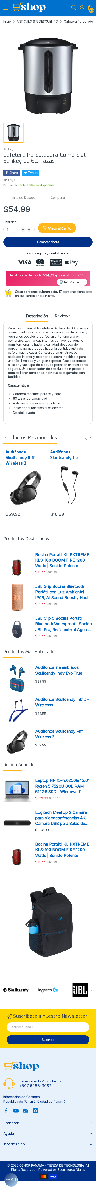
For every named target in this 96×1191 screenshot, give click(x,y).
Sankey (8, 149)
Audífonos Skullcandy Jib (64, 454)
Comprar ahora (48, 242)
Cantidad (10, 222)
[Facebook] (6, 1111)
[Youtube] (16, 1111)
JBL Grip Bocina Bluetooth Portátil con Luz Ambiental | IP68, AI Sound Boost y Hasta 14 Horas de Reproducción (63, 592)
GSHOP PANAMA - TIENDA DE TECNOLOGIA (51, 1165)
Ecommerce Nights (71, 1169)
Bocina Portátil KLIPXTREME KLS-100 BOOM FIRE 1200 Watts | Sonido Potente (62, 560)
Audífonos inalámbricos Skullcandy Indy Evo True (58, 670)
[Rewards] (11, 1180)
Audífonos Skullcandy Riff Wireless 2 (20, 457)
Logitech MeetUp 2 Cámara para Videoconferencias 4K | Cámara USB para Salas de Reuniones (61, 818)
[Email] (25, 1111)
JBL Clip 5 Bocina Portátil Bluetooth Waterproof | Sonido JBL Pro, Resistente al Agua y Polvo (63, 624)
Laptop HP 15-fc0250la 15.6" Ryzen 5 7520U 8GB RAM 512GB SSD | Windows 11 (62, 786)
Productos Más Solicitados (30, 652)
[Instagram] (35, 1111)
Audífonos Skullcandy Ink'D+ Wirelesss (62, 702)
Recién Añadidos (20, 765)
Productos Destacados (26, 539)
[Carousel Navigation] (88, 438)
